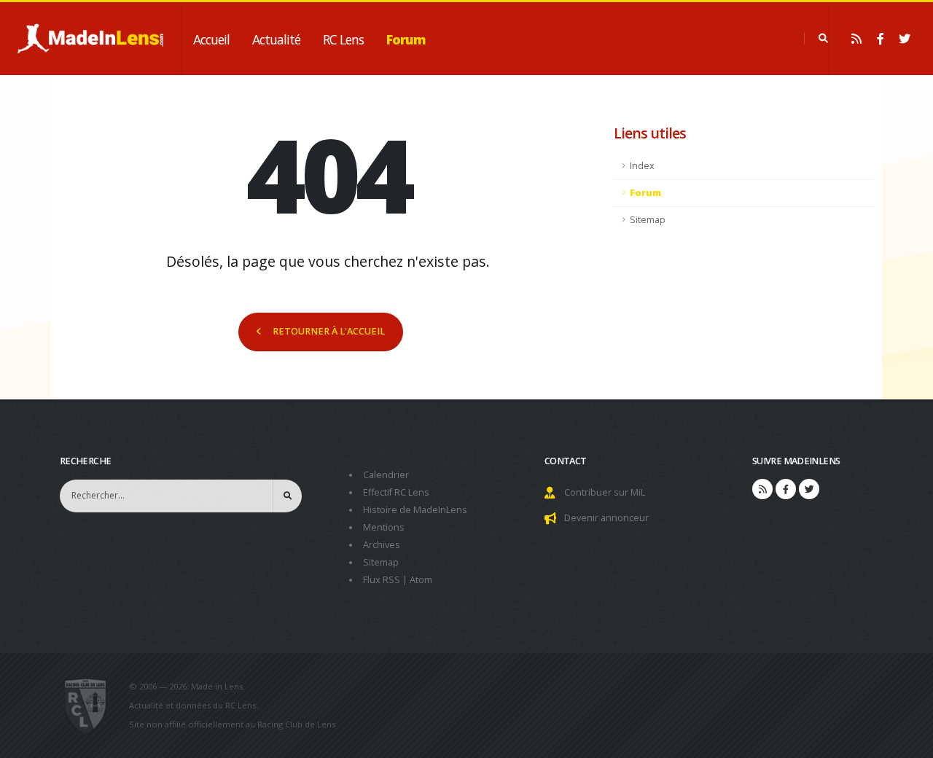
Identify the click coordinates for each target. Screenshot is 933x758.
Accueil (211, 39)
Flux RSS (381, 580)
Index (642, 166)
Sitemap (647, 220)
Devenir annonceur (606, 518)
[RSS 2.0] (856, 38)
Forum (406, 39)
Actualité (276, 39)
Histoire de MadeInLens (415, 510)
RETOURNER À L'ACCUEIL (329, 331)
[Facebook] (880, 38)
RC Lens (343, 39)
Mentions (384, 527)
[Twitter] (904, 38)
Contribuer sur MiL (604, 492)
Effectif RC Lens (396, 492)
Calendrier (386, 475)
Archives (381, 545)
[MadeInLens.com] (91, 705)
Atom (421, 580)
